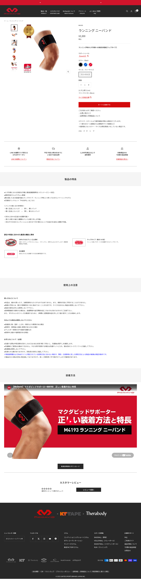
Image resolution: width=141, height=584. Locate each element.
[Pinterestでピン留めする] (86, 131)
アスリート (82, 11)
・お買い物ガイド (85, 113)
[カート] (136, 11)
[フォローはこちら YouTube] (50, 539)
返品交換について (130, 544)
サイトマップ (49, 571)
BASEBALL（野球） (101, 537)
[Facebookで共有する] (84, 131)
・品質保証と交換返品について (89, 116)
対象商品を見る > (122, 159)
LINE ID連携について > (19, 159)
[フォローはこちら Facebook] (33, 539)
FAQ (125, 537)
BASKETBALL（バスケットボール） (106, 544)
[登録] (22, 538)
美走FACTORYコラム (71, 547)
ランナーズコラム (70, 544)
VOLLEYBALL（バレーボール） (105, 540)
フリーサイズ (85, 74)
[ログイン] (131, 11)
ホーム (6, 21)
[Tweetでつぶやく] (90, 131)
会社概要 (36, 571)
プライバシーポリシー (63, 571)
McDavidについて (69, 11)
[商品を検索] (127, 11)
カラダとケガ (55, 11)
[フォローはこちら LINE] (55, 539)
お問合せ (127, 550)
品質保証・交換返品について (82, 571)
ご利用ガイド (129, 540)
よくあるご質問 (94, 11)
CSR (42, 571)
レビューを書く (88, 489)
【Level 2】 (82, 56)
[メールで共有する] (93, 131)
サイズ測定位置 (84, 97)
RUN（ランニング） (101, 547)
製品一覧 (44, 11)
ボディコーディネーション (73, 540)
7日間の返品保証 (130, 547)
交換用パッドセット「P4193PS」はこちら (20, 200)
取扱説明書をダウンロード (70, 466)
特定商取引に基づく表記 (100, 571)
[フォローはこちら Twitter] (38, 539)
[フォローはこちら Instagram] (44, 539)
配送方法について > (53, 159)
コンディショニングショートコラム (76, 537)
